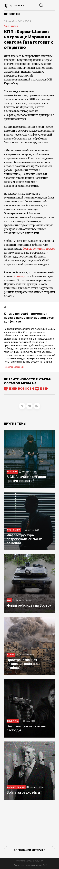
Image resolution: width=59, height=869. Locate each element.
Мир (9, 600)
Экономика (13, 530)
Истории (12, 472)
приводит (20, 276)
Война (10, 655)
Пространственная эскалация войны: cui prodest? (23, 664)
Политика (13, 721)
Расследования (16, 787)
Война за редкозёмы (23, 792)
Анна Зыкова (11, 26)
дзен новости (21, 388)
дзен (44, 388)
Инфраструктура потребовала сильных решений (24, 539)
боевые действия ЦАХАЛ (39, 248)
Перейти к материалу (14, 367)
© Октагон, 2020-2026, (29, 861)
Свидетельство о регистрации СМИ (30, 865)
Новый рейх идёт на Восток (29, 605)
